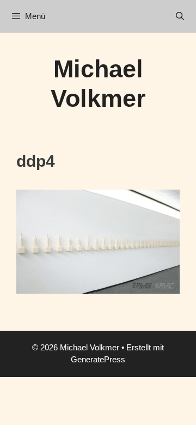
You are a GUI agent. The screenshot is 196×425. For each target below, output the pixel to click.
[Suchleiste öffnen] (180, 16)
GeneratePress (98, 359)
